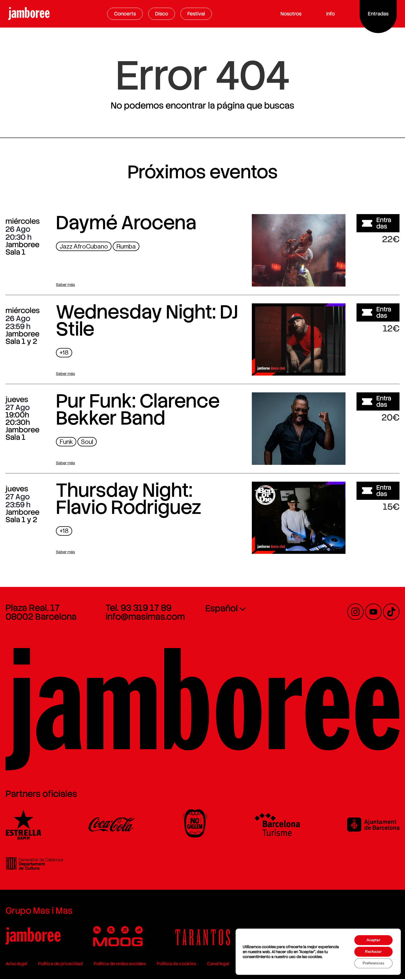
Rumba (126, 246)
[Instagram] (355, 611)
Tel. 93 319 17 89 (138, 608)
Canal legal (218, 964)
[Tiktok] (391, 611)
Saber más (65, 284)
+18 (64, 352)
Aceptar (373, 940)
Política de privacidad (60, 964)
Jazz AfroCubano (84, 246)
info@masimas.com (145, 616)
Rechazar (373, 951)
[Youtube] (373, 611)
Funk (66, 442)
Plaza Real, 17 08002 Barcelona (41, 612)
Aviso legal (16, 964)
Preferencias (373, 963)
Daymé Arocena (126, 222)
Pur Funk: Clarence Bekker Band (138, 409)
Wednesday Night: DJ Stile (147, 320)
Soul (87, 442)
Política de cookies (176, 964)
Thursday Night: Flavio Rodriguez (128, 499)
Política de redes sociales (120, 964)
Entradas (383, 223)
